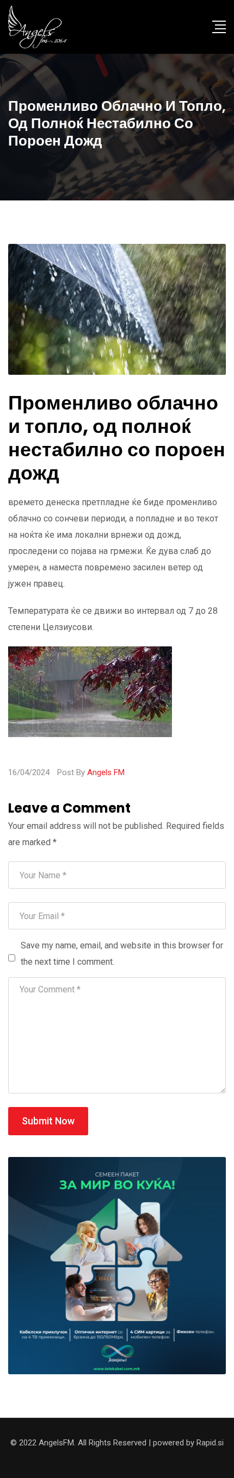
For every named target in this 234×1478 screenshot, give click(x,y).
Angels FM (106, 772)
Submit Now (48, 1121)
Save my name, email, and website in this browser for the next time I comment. (122, 953)
